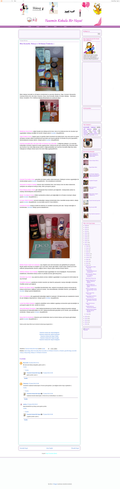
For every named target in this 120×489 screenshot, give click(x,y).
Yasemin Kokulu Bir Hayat (33, 372)
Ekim (87, 250)
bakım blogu (27, 350)
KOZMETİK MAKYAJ (24, 26)
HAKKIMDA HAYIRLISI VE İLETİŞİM (74, 26)
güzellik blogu (68, 350)
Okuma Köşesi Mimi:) (94, 160)
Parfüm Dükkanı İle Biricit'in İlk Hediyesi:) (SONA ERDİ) (93, 155)
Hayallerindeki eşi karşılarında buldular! (91, 307)
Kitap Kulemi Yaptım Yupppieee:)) (93, 194)
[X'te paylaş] (54, 348)
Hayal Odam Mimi (93, 167)
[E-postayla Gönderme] (48, 348)
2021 (86, 235)
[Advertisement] (53, 33)
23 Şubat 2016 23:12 (34, 362)
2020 (86, 236)
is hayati (90, 134)
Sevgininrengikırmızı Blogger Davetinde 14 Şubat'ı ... (91, 285)
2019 (86, 238)
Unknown (25, 383)
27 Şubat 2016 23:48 (48, 372)
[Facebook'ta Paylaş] (55, 348)
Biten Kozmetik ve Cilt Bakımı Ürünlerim (49, 350)
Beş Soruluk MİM (93, 207)
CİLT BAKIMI (33, 26)
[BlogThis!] (52, 348)
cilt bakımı (61, 350)
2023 (86, 231)
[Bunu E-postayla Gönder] (51, 348)
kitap (95, 132)
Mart (87, 263)
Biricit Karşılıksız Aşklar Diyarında (91, 267)
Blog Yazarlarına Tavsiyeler (92, 188)
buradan (53, 133)
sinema (85, 133)
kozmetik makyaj (89, 127)
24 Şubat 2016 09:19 (32, 404)
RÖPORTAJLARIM (60, 26)
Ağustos (88, 253)
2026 (86, 225)
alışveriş (85, 132)
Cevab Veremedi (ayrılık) (94, 200)
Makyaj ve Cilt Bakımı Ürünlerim (39, 352)
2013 (86, 320)
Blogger (55, 484)
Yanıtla (25, 367)
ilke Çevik (25, 362)
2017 (86, 242)
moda (84, 134)
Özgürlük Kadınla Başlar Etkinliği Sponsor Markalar (91, 310)
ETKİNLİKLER (51, 26)
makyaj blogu (27, 352)
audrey (25, 404)
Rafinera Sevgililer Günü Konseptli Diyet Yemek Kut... (91, 290)
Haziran (88, 257)
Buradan (30, 207)
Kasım (87, 248)
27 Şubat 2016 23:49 (48, 393)
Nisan (87, 261)
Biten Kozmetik (34, 350)
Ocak (87, 314)
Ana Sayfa (49, 448)
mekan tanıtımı (94, 133)
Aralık (87, 246)
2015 (86, 316)
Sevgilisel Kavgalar (93, 180)
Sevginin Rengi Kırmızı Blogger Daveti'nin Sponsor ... (91, 281)
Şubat (87, 265)
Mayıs (87, 259)
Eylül (87, 251)
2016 (86, 244)
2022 (86, 233)
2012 (86, 322)
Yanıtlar (27, 370)
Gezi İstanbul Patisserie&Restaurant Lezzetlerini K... (91, 271)
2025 (86, 227)
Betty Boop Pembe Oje (91, 278)
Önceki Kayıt (75, 448)
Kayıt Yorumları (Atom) (51, 453)
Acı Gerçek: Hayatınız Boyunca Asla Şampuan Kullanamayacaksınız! (94, 175)
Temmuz (88, 255)
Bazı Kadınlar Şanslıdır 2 (94, 213)
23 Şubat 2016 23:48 (34, 383)
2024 (86, 229)
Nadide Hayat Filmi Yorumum (90, 293)
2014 (86, 318)
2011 (86, 324)
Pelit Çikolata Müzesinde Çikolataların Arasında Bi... (91, 300)
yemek (94, 131)
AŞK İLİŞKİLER (42, 26)
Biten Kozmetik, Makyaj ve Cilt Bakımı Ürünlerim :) (91, 275)
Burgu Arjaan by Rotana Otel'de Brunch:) (91, 296)
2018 (86, 240)
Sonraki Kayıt (24, 448)
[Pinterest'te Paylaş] (56, 348)
